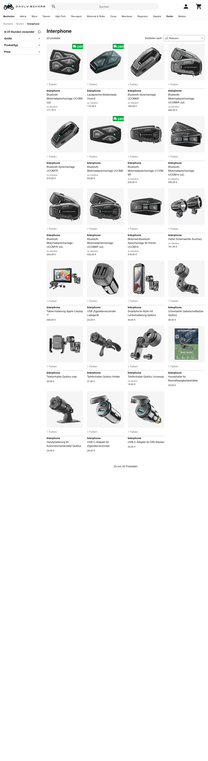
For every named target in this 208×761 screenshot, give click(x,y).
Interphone (53, 90)
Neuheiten (9, 16)
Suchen (104, 6)
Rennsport (76, 16)
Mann (35, 16)
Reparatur (142, 16)
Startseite (8, 23)
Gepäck (157, 16)
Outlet (169, 16)
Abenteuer (127, 16)
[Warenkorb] (199, 6)
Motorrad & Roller (96, 16)
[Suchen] (53, 6)
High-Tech (60, 16)
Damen (46, 16)
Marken (182, 16)
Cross (113, 16)
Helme (23, 16)
